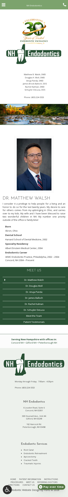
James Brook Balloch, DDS (34, 83)
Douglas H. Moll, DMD (34, 77)
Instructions (51, 479)
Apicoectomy (30, 456)
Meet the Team (34, 315)
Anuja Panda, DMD (34, 80)
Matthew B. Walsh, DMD (34, 74)
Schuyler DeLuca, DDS (34, 89)
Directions (13, 485)
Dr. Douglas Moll (34, 285)
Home (13, 479)
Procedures (17, 482)
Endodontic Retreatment (35, 453)
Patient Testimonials (34, 321)
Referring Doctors (47, 482)
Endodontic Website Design (24, 490)
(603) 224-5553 (37, 97)
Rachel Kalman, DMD (34, 86)
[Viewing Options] (7, 489)
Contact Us (28, 485)
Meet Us (34, 270)
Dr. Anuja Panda (34, 291)
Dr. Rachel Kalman (34, 304)
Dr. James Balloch (34, 297)
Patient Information (30, 479)
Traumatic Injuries (32, 463)
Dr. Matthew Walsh (34, 279)
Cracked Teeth (30, 460)
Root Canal (29, 450)
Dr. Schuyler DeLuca (34, 309)
